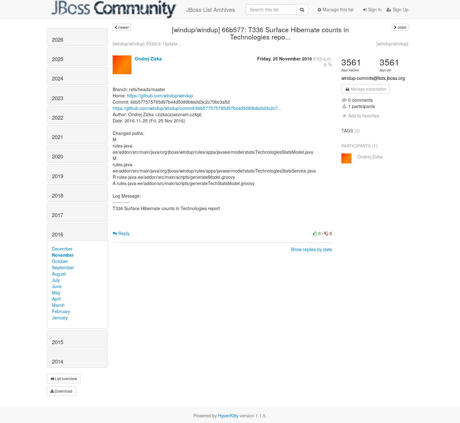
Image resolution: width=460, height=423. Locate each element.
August (59, 274)
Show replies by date (311, 249)
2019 (57, 176)
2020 (57, 156)
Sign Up (399, 9)
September (63, 267)
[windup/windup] (392, 43)
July (56, 280)
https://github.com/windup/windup (160, 95)
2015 (57, 342)
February (61, 311)
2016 (57, 234)
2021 (57, 137)
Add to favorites (363, 115)
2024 (57, 78)
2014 (57, 361)
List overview (65, 378)
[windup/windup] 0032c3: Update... (147, 43)
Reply (123, 233)
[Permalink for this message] (330, 64)
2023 (57, 98)
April (56, 299)
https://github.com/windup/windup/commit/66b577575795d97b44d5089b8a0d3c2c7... (197, 108)
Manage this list (337, 9)
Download (63, 391)
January (60, 317)
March (58, 305)
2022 (57, 117)
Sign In (374, 9)
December (62, 248)
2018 (57, 195)
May (56, 292)
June (57, 286)
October (60, 261)
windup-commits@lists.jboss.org (373, 78)
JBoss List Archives (210, 9)
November (63, 255)
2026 (57, 39)
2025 (57, 59)
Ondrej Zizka (148, 58)
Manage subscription (368, 88)
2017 (57, 215)
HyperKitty (228, 415)
